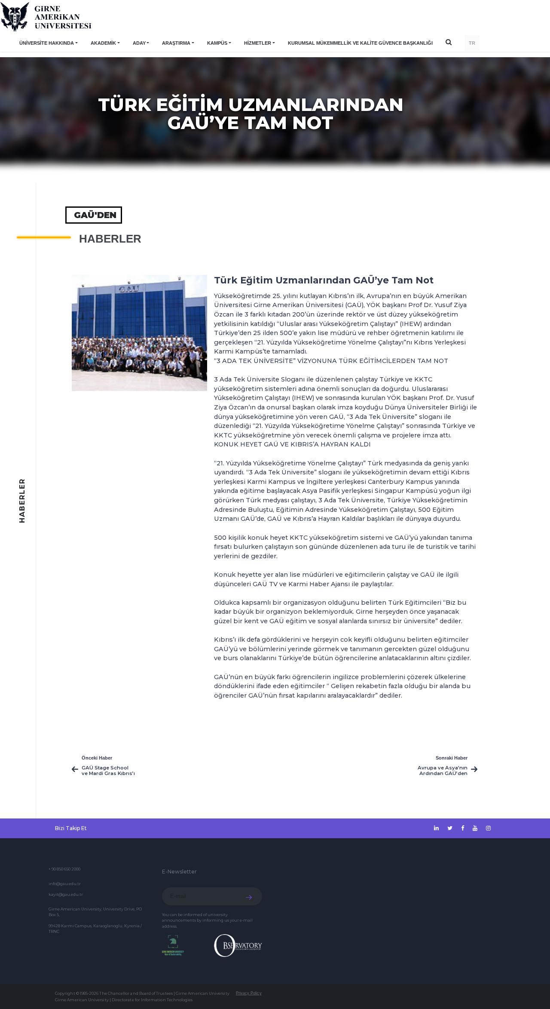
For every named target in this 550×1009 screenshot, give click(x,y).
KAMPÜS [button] (217, 43)
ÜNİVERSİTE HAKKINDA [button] (46, 43)
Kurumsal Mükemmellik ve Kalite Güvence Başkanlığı (360, 43)
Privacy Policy (249, 993)
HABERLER (110, 238)
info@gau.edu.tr (65, 883)
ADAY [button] (139, 43)
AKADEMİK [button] (103, 43)
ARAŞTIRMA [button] (176, 43)
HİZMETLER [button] (257, 43)
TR (472, 43)
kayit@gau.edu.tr (66, 894)
